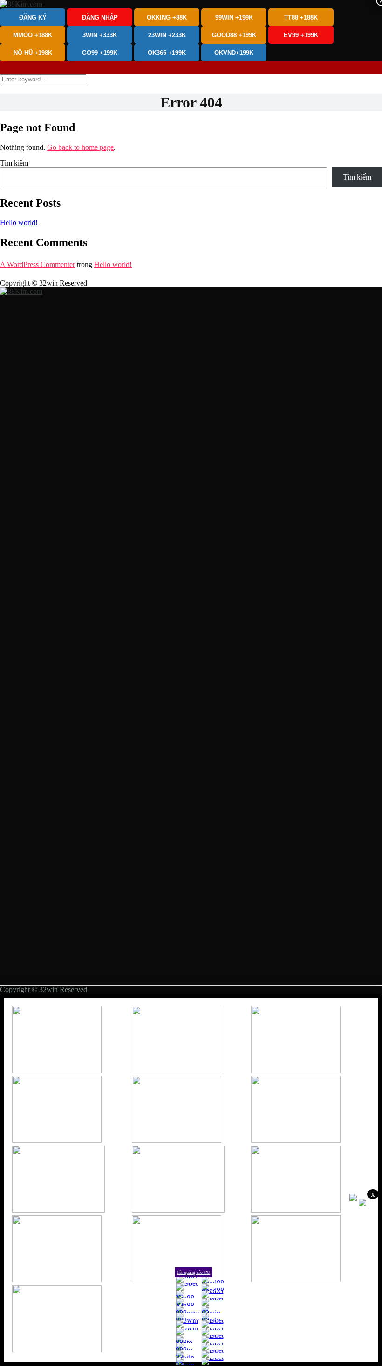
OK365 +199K (167, 52)
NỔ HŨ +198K (33, 52)
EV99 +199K (301, 35)
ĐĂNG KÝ (33, 17)
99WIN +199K (234, 17)
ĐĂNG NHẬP (100, 17)
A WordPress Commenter (37, 264)
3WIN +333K (99, 35)
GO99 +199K (99, 52)
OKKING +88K (167, 17)
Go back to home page (80, 147)
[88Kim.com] (21, 4)
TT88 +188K (301, 17)
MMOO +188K (32, 35)
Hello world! (19, 223)
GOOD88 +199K (234, 35)
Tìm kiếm (14, 163)
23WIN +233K (167, 35)
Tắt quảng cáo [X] (193, 1272)
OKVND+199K (233, 52)
